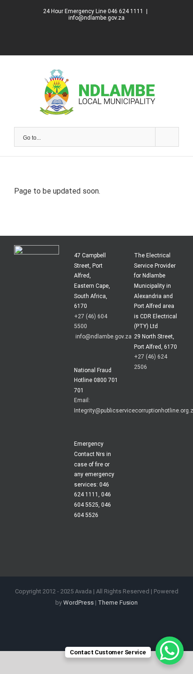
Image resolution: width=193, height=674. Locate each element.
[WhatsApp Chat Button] (170, 651)
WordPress (78, 602)
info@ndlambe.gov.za (96, 18)
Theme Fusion (118, 602)
